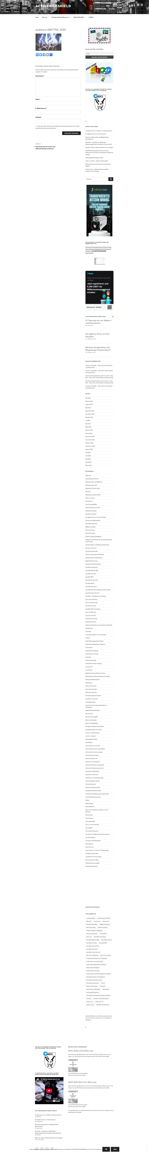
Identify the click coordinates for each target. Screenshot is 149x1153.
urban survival (99, 1001)
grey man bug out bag (91, 602)
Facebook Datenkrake (91, 551)
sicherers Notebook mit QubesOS (94, 765)
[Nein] (147, 1149)
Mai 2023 (88, 398)
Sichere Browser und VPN (92, 745)
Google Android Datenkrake (93, 564)
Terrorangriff (88, 828)
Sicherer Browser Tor (91, 758)
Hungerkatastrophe (90, 621)
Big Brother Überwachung (92, 488)
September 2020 (90, 446)
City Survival (88, 501)
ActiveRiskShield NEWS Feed (95, 316)
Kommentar (40, 76)
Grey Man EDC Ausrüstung (92, 609)
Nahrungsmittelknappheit (92, 679)
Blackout (87, 491)
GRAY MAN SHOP (79, 17)
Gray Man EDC (89, 577)
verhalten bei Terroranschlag (93, 856)
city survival (97, 921)
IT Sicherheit (88, 647)
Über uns (44, 17)
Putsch (103, 983)
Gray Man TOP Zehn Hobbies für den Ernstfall (97, 589)
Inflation (87, 638)
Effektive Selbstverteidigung (93, 536)
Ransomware (89, 713)
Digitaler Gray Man (90, 527)
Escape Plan (103, 933)
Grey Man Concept (90, 605)
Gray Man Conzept (90, 573)
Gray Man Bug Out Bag (91, 570)
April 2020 (88, 462)
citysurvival (105, 921)
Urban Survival (89, 847)
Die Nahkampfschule (91, 523)
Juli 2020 (88, 452)
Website (38, 117)
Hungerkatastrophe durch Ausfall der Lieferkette (98, 625)
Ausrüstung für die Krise (92, 478)
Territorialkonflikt (90, 821)
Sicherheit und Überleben (92, 771)
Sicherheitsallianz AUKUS (92, 781)
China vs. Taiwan (90, 498)
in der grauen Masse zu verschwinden (96, 958)
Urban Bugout (89, 844)
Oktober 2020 (89, 443)
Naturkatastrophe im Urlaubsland (95, 977)
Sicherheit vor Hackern (91, 774)
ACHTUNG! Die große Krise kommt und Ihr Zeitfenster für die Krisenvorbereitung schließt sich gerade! (99, 152)
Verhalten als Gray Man (91, 853)
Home (37, 17)
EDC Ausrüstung (90, 530)
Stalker (87, 800)
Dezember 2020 (90, 436)
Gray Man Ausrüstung (91, 567)
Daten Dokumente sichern (92, 507)
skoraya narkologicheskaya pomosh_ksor (96, 381)
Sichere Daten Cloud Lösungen (93, 752)
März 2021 (88, 427)
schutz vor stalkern (90, 736)
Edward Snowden (90, 533)
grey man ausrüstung (91, 599)
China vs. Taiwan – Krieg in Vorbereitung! (96, 161)
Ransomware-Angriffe (91, 716)
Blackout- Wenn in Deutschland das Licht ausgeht (99, 147)
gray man (89, 936)
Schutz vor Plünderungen (92, 733)
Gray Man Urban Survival (92, 593)
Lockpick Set (89, 666)
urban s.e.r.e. (89, 1001)
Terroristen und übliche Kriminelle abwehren (97, 834)
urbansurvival (90, 1004)
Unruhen (88, 998)
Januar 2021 (88, 433)
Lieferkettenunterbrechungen (93, 663)
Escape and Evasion (90, 548)
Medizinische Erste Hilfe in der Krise (95, 673)
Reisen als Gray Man (91, 720)
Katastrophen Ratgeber (91, 650)
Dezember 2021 (89, 411)
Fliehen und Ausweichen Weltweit (94, 554)
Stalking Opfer (89, 803)
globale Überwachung (91, 561)
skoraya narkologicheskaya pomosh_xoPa (97, 375)
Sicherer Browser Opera (92, 755)
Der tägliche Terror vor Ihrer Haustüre (95, 134)
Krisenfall (88, 657)
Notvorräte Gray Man (91, 689)
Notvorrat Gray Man (90, 686)
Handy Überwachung (91, 618)
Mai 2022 (88, 407)
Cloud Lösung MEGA (91, 504)
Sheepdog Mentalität (91, 739)
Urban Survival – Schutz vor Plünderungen (97, 850)
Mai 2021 (88, 423)
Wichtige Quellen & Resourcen (60, 17)
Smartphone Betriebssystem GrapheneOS (97, 794)
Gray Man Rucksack (91, 586)
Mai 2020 (88, 459)
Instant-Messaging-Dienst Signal (94, 641)
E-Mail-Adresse (41, 108)
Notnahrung (88, 683)
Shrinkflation (89, 742)
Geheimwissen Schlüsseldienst (93, 557)
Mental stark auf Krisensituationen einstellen (97, 676)
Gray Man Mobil (89, 583)
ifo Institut (88, 631)
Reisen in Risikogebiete (91, 723)
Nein (115, 1149)
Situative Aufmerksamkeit (92, 787)
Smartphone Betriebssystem (93, 790)
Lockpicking (88, 670)
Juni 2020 (88, 455)
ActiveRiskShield (53, 6)
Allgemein (88, 475)
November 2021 (90, 414)
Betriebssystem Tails (91, 485)
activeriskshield (90, 918)
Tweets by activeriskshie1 (92, 907)
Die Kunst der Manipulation (92, 520)
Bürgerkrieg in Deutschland (92, 494)
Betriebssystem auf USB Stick (93, 482)
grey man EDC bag (90, 612)
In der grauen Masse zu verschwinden (95, 634)
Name (38, 99)
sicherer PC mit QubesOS (92, 761)
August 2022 (89, 404)
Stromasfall (106, 989)
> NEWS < (91, 17)
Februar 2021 (89, 430)
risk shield (102, 986)
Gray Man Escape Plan (91, 580)
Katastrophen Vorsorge (91, 654)
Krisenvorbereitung (90, 660)
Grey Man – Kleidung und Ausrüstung (95, 596)
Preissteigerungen (90, 702)
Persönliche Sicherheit (91, 699)
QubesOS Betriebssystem (92, 710)
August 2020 (89, 449)
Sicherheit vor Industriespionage (94, 778)
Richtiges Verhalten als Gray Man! (94, 726)
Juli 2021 (87, 420)
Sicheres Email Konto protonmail (94, 768)
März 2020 (88, 465)
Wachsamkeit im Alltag (91, 860)
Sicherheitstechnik (90, 784)
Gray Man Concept (106, 940)
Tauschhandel (89, 818)
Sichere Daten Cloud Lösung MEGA (95, 749)
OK (106, 1149)
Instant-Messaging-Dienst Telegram (95, 644)
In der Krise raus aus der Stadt (94, 961)
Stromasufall (89, 815)
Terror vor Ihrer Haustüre (92, 824)
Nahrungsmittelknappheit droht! (94, 157)
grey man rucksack (90, 615)
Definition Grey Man (90, 514)
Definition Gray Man (90, 511)
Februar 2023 (89, 401)
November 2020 (90, 439)
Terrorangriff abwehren (91, 831)
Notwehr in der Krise (91, 692)
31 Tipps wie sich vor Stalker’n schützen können (98, 130)
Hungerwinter (89, 628)
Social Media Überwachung (93, 797)
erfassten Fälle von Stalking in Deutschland (97, 545)
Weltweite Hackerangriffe (92, 863)
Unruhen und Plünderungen (93, 840)
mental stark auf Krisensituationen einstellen (98, 974)
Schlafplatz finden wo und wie (93, 729)
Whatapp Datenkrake (91, 866)
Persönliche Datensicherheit (93, 695)
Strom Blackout (89, 806)
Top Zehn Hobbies (90, 837)
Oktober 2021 (89, 417)
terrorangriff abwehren (92, 992)
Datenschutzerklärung (95, 1149)
